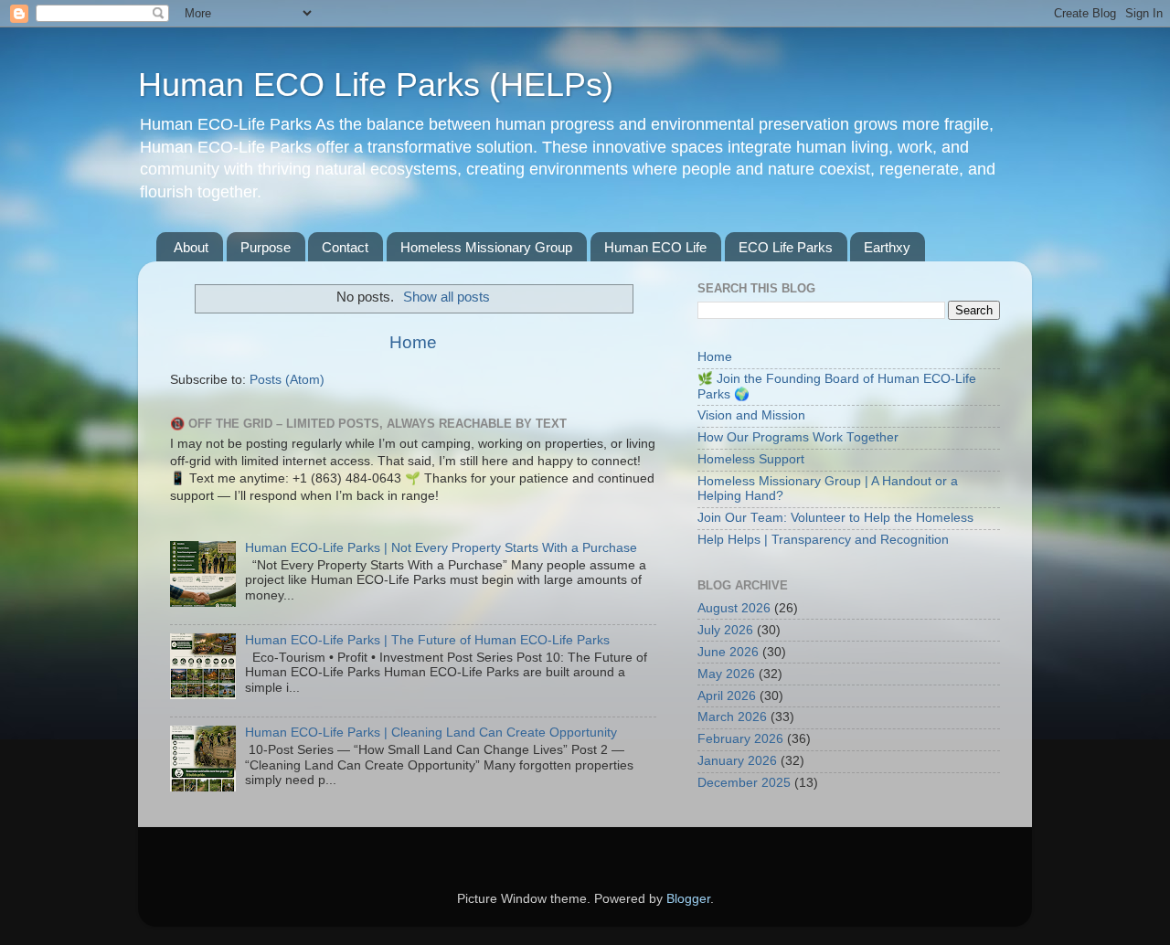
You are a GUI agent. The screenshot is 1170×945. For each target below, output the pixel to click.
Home (413, 342)
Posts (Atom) (287, 380)
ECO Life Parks (786, 247)
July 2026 (725, 630)
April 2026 (726, 696)
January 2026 (737, 761)
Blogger (688, 899)
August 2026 (734, 608)
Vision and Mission (751, 415)
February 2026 (740, 739)
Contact (345, 247)
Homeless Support (750, 459)
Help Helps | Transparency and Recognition (823, 540)
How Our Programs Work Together (798, 437)
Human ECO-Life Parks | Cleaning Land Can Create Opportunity (431, 732)
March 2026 (732, 717)
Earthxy (887, 247)
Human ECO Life (655, 247)
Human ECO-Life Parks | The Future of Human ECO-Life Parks (427, 640)
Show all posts (446, 297)
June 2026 (728, 652)
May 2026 (726, 674)
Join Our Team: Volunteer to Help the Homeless (835, 518)
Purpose (265, 247)
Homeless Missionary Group (486, 247)
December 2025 (744, 783)
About (191, 247)
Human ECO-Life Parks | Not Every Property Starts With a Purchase (441, 548)
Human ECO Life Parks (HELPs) (375, 84)
